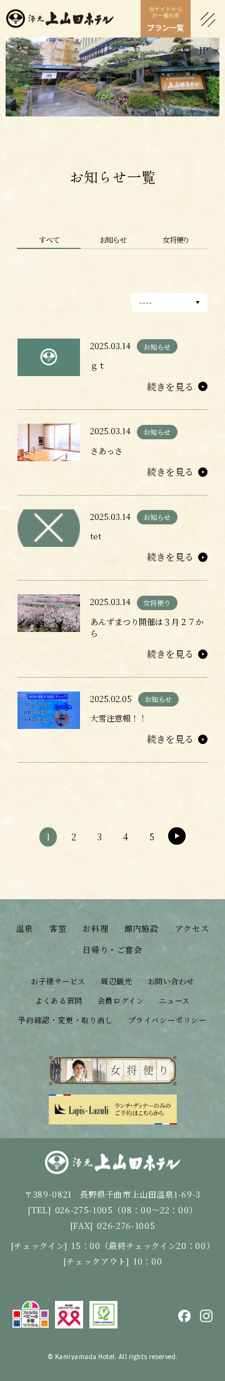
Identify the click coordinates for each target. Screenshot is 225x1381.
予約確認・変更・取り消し (65, 1019)
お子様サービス (58, 981)
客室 (57, 928)
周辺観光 (116, 981)
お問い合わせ (171, 981)
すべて (49, 239)
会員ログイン (121, 1000)
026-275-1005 (84, 1210)
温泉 (24, 928)
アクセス (192, 928)
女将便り (175, 239)
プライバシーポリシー (167, 1019)
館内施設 (141, 928)
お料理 (95, 928)
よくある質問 (58, 1000)
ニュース (174, 1000)
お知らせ (112, 239)
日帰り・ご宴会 (112, 949)
